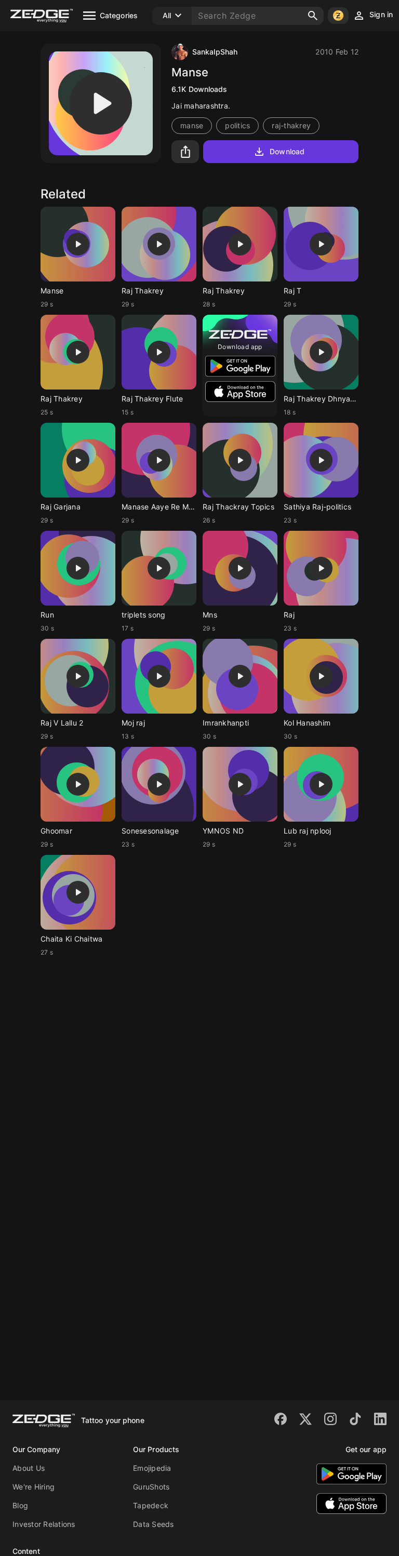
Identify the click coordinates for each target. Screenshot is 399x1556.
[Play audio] (101, 103)
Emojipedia (152, 1468)
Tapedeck (150, 1505)
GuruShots (151, 1486)
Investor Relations (43, 1524)
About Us (28, 1468)
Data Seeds (153, 1524)
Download (287, 151)
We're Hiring (33, 1486)
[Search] (312, 15)
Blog (20, 1505)
